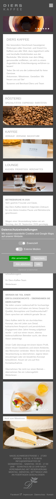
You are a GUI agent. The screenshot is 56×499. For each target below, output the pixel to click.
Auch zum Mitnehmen (34, 444)
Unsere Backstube (47, 444)
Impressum (22, 270)
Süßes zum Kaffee (37, 444)
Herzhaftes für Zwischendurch (37, 409)
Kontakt (50, 494)
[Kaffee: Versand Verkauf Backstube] (28, 157)
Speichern (39, 258)
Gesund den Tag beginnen (42, 409)
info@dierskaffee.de (28, 461)
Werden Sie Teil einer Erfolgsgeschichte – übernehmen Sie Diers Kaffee (27, 298)
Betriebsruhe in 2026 (17, 200)
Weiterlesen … (12, 284)
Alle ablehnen (23, 264)
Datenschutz (33, 270)
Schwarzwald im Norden (39, 444)
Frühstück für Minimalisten (47, 409)
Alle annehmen (19, 258)
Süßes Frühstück (34, 409)
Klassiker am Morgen (44, 409)
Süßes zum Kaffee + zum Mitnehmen (42, 444)
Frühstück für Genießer (39, 409)
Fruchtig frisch (44, 444)
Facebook (14, 494)
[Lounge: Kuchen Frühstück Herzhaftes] (28, 190)
